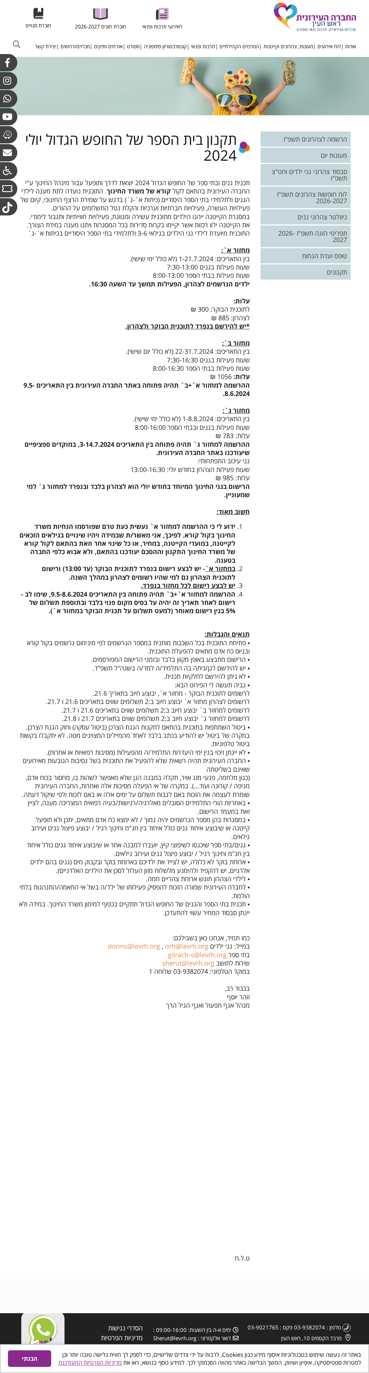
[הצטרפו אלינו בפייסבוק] (8, 62)
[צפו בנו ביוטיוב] (8, 116)
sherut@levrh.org (188, 963)
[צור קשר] (8, 152)
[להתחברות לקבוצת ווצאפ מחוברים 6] (8, 98)
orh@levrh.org (186, 946)
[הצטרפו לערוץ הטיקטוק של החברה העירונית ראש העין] (8, 206)
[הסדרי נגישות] (8, 170)
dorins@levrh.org (134, 946)
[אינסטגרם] (8, 80)
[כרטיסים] (8, 188)
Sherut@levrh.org (174, 1338)
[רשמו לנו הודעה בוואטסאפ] (43, 1332)
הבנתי (29, 1359)
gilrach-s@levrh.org (197, 954)
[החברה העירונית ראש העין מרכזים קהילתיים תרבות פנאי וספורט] (301, 17)
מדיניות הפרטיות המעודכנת (90, 1363)
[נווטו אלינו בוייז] (8, 134)
